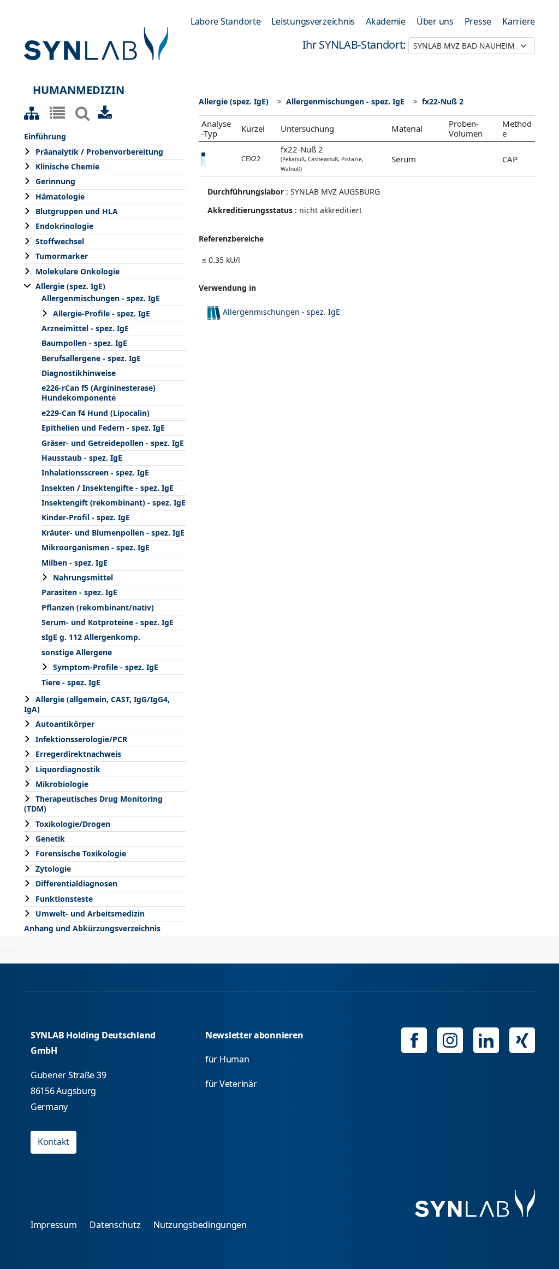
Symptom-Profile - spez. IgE (105, 667)
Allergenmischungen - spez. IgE (100, 298)
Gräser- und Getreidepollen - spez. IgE (112, 443)
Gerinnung (55, 181)
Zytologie (53, 868)
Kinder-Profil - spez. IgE (85, 517)
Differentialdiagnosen (76, 883)
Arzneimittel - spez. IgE (85, 328)
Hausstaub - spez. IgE (81, 458)
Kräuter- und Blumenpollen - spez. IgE (113, 532)
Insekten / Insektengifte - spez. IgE (107, 488)
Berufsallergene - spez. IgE (91, 358)
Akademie (386, 21)
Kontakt (53, 1142)
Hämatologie (60, 196)
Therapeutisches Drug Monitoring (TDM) (93, 804)
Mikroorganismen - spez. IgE (95, 547)
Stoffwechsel (59, 241)
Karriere (518, 21)
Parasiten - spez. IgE (79, 592)
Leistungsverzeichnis (313, 21)
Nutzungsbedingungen (200, 1225)
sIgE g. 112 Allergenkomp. (90, 637)
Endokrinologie (64, 226)
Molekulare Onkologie (77, 271)
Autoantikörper (64, 724)
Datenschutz (115, 1225)
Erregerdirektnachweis (78, 754)
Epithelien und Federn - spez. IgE (103, 427)
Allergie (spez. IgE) (70, 286)
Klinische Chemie (67, 166)
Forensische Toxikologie (80, 853)
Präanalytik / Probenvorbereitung (99, 151)
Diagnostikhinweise (78, 373)
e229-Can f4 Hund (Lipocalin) (95, 413)
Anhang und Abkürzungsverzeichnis (92, 928)
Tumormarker (61, 256)
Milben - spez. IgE (74, 562)
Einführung (45, 136)
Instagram (450, 1040)
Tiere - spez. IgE (70, 682)
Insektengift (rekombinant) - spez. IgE (113, 502)
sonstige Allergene (76, 652)
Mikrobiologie (61, 784)
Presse (478, 21)
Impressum (54, 1225)
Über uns (435, 21)
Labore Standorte (226, 21)
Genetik (50, 838)
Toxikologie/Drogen (72, 824)
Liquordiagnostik (67, 769)
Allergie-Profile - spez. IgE (101, 313)
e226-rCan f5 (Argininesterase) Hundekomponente (98, 393)
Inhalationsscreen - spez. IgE (95, 472)
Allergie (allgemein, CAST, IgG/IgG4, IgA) (97, 704)
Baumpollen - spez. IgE (84, 343)
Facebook (414, 1040)
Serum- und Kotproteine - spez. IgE (107, 622)
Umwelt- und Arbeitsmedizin (90, 913)
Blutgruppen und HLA (76, 211)
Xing (522, 1040)
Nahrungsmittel (83, 577)
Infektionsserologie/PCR (81, 739)
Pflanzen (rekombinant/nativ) (97, 607)
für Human (227, 1059)
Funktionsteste (64, 899)
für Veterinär (231, 1084)
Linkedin (486, 1040)
